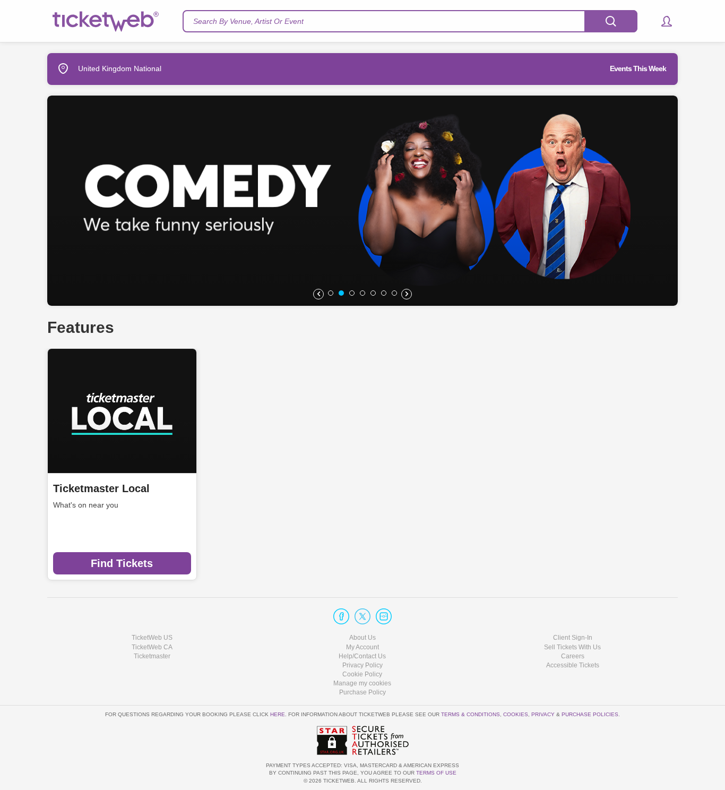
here (277, 714)
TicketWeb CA (152, 647)
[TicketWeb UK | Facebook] (341, 616)
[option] (362, 201)
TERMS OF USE (436, 773)
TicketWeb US (152, 637)
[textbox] (410, 21)
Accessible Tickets (572, 665)
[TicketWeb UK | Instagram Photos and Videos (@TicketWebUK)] (384, 616)
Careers (572, 656)
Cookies (515, 714)
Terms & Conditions (470, 714)
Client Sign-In (572, 637)
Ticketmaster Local (101, 488)
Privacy (543, 714)
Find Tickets (122, 563)
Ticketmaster (152, 656)
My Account (362, 647)
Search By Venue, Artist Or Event (248, 21)
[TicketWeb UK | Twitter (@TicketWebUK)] (362, 616)
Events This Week (638, 68)
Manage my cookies (362, 683)
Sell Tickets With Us (572, 647)
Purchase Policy (362, 692)
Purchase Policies (590, 714)
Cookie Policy (362, 674)
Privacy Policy (362, 665)
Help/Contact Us (362, 656)
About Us (362, 637)
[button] (661, 21)
